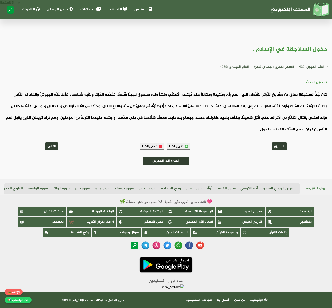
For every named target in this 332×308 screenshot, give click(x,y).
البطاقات (88, 9)
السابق (279, 146)
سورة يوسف (124, 189)
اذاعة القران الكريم (100, 222)
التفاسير (115, 9)
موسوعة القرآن (227, 232)
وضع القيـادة (171, 189)
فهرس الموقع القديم (279, 189)
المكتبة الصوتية (152, 211)
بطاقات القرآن (54, 211)
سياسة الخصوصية (199, 300)
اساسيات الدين (177, 232)
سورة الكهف (226, 189)
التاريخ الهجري (12, 189)
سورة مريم (102, 189)
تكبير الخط (176, 146)
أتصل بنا (223, 300)
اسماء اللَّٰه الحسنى (199, 222)
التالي (51, 146)
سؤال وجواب (129, 232)
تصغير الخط (149, 146)
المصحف (58, 222)
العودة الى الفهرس (166, 161)
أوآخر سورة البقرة (199, 189)
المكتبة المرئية (103, 211)
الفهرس (141, 9)
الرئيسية (305, 211)
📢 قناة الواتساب (18, 300)
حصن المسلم (58, 9)
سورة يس (82, 189)
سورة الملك (61, 189)
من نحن (239, 300)
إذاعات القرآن (278, 232)
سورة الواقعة (38, 189)
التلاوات (29, 9)
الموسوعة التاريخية (199, 211)
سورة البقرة (147, 189)
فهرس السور (254, 211)
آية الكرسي (249, 189)
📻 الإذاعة (14, 292)
